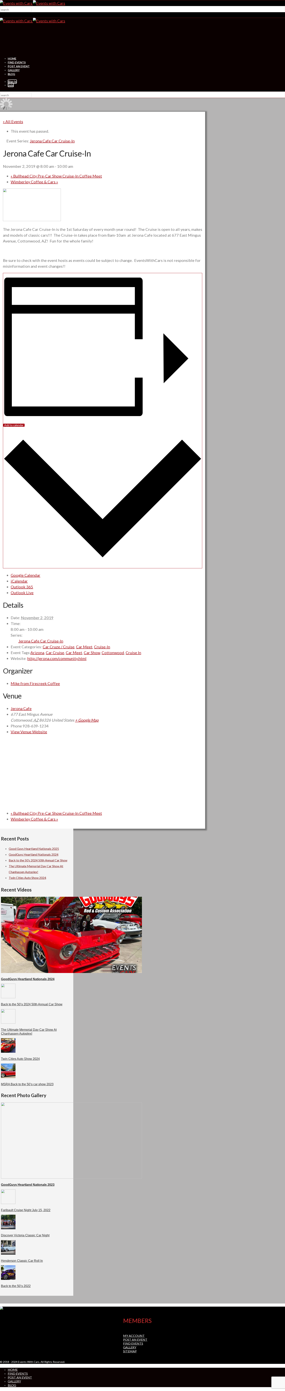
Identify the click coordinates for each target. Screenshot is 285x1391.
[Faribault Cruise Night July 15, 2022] (8, 1203)
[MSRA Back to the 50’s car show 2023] (8, 1077)
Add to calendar (13, 425)
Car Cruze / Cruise (58, 646)
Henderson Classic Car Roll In (22, 1260)
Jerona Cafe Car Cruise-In (40, 641)
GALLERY (14, 70)
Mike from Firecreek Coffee (35, 683)
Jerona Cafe (21, 708)
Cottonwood (113, 652)
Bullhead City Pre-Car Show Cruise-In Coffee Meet (56, 176)
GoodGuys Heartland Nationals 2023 (27, 1184)
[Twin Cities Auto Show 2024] (8, 1051)
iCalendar (19, 581)
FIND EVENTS (17, 62)
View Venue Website (29, 731)
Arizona (37, 652)
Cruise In (133, 652)
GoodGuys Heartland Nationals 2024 (33, 854)
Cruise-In (102, 646)
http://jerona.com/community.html (56, 658)
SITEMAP (130, 1351)
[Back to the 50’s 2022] (8, 1278)
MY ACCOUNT (134, 1335)
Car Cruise (55, 652)
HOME (12, 58)
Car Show (92, 652)
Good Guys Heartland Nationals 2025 (34, 848)
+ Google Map (86, 720)
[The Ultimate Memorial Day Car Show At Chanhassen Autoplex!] (8, 1022)
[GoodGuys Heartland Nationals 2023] (71, 1177)
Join (10, 85)
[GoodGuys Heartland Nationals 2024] (71, 972)
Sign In (12, 81)
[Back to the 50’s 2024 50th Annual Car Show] (8, 997)
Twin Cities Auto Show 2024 (27, 877)
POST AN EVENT (19, 66)
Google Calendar (25, 575)
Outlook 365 (22, 586)
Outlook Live (22, 592)
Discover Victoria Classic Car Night (25, 1235)
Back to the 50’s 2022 (16, 1286)
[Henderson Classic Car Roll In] (8, 1253)
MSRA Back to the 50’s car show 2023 (27, 1084)
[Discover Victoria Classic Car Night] (8, 1228)
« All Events (13, 121)
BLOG (11, 74)
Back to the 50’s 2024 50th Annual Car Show (38, 860)
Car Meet (84, 646)
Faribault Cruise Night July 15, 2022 (25, 1210)
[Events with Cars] (32, 3)
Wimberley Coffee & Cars (34, 181)
